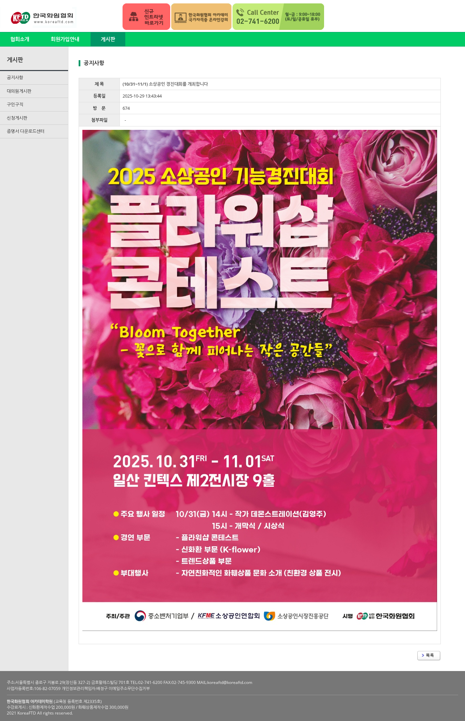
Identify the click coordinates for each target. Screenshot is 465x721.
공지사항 (15, 77)
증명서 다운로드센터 (26, 131)
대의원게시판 (19, 91)
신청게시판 (17, 118)
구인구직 (15, 104)
